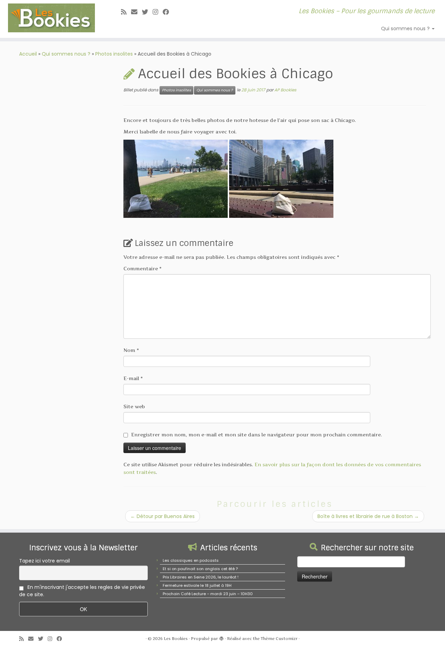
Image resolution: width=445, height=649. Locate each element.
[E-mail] (136, 12)
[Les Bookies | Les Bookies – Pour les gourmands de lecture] (51, 17)
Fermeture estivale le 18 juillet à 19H (197, 585)
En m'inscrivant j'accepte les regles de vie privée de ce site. (82, 591)
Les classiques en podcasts (191, 560)
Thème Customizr (279, 638)
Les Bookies (176, 638)
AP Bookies (285, 90)
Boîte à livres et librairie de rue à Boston (368, 516)
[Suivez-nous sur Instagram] (158, 12)
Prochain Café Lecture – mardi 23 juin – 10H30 (208, 594)
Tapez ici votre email (44, 560)
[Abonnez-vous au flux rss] (126, 12)
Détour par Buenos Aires (162, 516)
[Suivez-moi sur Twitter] (147, 12)
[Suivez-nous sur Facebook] (168, 12)
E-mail (133, 378)
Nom (131, 350)
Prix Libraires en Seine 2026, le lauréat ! (200, 577)
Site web (134, 406)
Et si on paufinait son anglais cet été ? (200, 569)
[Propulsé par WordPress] (221, 637)
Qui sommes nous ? (406, 28)
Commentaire (142, 268)
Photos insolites (114, 53)
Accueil (28, 53)
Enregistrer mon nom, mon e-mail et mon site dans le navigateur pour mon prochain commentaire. (256, 434)
